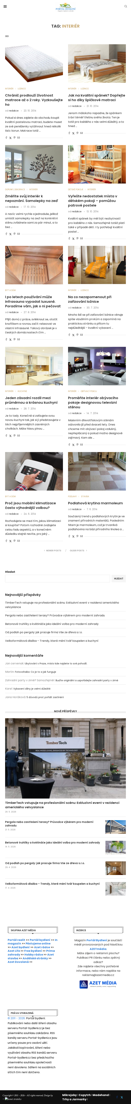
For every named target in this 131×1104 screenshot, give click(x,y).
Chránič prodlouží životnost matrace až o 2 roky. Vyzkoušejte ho (34, 100)
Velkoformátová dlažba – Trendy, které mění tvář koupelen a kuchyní (51, 641)
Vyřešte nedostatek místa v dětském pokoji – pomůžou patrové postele (92, 201)
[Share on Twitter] (10, 138)
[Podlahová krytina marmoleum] (97, 471)
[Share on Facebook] (6, 138)
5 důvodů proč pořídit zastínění (45, 697)
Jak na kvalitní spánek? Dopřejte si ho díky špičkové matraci (96, 97)
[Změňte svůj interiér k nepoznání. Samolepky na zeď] (34, 164)
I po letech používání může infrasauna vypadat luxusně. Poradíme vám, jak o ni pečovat (33, 302)
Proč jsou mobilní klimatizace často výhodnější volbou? (30, 505)
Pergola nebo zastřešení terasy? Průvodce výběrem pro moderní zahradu (55, 615)
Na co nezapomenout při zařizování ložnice (89, 299)
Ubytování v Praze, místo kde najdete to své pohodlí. (56, 663)
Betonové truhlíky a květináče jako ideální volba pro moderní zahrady (52, 624)
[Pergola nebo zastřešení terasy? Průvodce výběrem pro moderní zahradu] (115, 827)
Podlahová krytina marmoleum (95, 503)
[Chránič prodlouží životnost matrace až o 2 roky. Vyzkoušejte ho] (34, 63)
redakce (14, 110)
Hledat (10, 572)
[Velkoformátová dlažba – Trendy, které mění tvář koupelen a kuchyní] (115, 889)
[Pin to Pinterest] (14, 138)
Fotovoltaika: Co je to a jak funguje (35, 672)
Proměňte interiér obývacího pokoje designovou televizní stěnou (93, 402)
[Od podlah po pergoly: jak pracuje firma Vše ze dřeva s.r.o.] (115, 868)
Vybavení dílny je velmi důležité (31, 688)
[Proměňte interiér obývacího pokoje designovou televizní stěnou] (97, 366)
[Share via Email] (18, 138)
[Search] (125, 7)
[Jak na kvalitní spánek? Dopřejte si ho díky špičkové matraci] (97, 63)
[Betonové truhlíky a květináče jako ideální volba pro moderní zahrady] (115, 847)
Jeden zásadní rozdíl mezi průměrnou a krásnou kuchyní (31, 400)
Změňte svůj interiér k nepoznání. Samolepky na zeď (31, 198)
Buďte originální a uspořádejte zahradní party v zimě (87, 680)
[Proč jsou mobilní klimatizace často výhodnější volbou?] (34, 471)
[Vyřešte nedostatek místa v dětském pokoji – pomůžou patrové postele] (97, 164)
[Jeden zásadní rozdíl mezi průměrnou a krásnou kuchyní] (34, 366)
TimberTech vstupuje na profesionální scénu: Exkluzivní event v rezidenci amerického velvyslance (62, 805)
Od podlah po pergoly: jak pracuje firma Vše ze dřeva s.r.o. (43, 632)
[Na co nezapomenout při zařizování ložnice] (97, 265)
